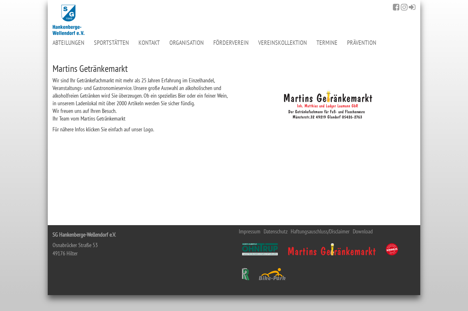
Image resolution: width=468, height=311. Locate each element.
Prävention (361, 42)
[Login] (412, 7)
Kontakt (149, 42)
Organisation (186, 42)
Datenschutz (275, 231)
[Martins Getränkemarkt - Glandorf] (332, 249)
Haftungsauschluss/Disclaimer (320, 231)
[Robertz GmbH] (245, 274)
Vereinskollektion (282, 42)
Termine (326, 42)
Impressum (249, 231)
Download (363, 231)
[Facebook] (396, 7)
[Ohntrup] (260, 249)
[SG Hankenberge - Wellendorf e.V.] (68, 20)
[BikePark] (272, 274)
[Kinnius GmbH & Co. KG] (392, 249)
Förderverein (231, 42)
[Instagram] (404, 7)
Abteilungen (68, 42)
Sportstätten (111, 42)
